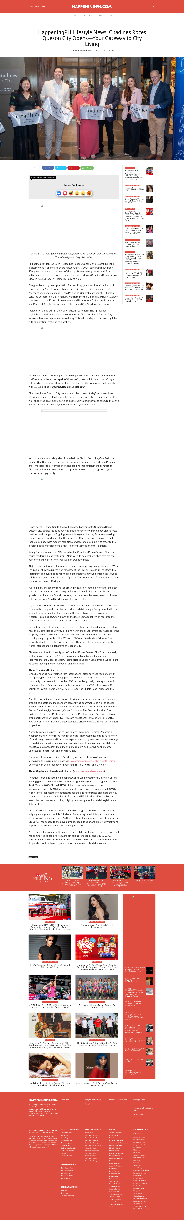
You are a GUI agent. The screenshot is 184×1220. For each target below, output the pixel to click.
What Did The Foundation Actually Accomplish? (133, 1072)
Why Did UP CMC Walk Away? (134, 1060)
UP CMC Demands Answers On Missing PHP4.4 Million (133, 1003)
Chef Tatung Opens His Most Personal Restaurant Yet (134, 980)
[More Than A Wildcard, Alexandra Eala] (144, 872)
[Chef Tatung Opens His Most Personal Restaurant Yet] (149, 981)
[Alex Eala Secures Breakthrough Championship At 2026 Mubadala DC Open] (96, 872)
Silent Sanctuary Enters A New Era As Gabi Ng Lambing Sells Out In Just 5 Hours (134, 274)
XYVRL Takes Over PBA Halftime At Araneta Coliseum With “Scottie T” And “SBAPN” (134, 231)
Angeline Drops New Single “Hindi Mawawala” (134, 189)
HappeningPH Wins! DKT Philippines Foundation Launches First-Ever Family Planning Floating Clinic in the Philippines (134, 175)
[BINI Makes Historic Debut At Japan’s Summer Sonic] (149, 243)
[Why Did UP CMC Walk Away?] (149, 1062)
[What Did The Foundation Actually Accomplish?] (149, 1073)
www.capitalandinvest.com (89, 771)
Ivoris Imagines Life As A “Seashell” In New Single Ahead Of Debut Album (134, 287)
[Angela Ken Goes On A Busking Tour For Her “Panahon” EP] (149, 298)
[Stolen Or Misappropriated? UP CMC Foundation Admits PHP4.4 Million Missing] (149, 1015)
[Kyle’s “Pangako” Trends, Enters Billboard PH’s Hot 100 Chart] (149, 199)
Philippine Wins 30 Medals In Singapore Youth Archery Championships (120, 883)
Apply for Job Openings (93, 1100)
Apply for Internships (92, 1104)
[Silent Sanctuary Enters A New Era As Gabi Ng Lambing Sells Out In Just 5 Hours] (149, 272)
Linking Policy (138, 1114)
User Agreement (139, 1100)
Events (35, 857)
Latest (30, 857)
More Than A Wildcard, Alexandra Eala (145, 881)
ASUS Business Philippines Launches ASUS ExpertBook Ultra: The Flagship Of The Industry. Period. (135, 992)
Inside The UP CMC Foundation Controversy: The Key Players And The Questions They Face (133, 1028)
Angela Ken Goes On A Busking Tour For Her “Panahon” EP (134, 299)
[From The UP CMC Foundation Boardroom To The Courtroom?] (149, 1041)
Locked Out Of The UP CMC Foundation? (134, 1050)
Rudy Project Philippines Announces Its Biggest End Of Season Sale (135, 969)
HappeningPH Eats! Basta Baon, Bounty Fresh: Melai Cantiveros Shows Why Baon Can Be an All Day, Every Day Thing (134, 215)
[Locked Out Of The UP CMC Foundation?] (149, 1052)
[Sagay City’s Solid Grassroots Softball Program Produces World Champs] (72, 872)
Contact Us (65, 1100)
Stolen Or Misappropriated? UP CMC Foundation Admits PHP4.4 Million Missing (134, 1016)
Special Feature (129, 168)
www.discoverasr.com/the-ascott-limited (93, 761)
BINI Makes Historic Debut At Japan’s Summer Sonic (133, 244)
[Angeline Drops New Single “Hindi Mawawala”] (149, 188)
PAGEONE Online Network (132, 185)
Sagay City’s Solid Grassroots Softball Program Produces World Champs (72, 883)
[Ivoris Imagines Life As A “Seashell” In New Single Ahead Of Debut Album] (149, 286)
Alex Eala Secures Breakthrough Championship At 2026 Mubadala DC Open (96, 883)
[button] (152, 6)
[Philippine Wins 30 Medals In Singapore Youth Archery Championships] (120, 872)
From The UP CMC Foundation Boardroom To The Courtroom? (135, 1040)
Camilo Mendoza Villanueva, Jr (83, 50)
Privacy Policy (138, 1104)
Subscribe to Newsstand (118, 1100)
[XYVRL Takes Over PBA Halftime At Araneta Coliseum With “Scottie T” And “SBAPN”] (149, 229)
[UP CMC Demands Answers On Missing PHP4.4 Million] (149, 1004)
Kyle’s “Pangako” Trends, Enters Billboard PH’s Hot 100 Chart (134, 201)
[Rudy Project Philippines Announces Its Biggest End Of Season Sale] (149, 970)
